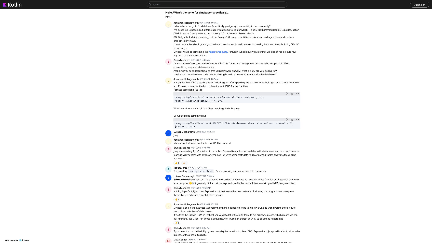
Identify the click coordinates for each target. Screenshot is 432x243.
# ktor (168, 17)
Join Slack (419, 4)
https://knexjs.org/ (218, 51)
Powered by (11, 240)
